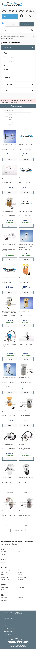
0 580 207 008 (25, 216)
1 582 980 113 (25, 149)
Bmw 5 (3, 562)
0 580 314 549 (8, 382)
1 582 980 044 (8, 182)
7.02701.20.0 (8, 349)
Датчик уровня (6, 477)
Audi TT (3, 554)
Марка (8, 47)
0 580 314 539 (25, 349)
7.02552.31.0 (25, 515)
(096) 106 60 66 (26, 11)
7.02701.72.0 (8, 449)
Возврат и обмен (9, 631)
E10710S (6, 482)
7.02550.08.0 (8, 315)
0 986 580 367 (25, 315)
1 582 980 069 (8, 149)
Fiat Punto (20, 597)
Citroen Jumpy (5, 579)
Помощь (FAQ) (8, 634)
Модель (8, 84)
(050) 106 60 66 (9, 11)
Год (6, 90)
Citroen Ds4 (21, 574)
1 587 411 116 (8, 282)
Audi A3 (3, 552)
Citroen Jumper (22, 577)
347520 (23, 482)
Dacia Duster (4, 587)
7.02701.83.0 (8, 216)
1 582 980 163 (25, 182)
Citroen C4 (4, 572)
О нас (5, 625)
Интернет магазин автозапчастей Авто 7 (13, 36)
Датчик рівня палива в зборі (9, 345)
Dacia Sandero (5, 590)
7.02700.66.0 (25, 449)
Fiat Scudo (4, 600)
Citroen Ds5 (4, 577)
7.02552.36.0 (25, 415)
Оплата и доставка (9, 628)
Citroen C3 (21, 570)
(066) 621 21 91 (8, 612)
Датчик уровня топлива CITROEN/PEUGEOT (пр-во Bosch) (26, 246)
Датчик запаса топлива (8, 38)
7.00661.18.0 (8, 415)
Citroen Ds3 (4, 574)
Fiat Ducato (4, 597)
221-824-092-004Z (8, 249)
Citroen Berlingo (5, 570)
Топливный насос (7, 211)
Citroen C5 (21, 572)
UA (2, 22)
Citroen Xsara (21, 579)
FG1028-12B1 (24, 282)
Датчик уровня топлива (9, 244)
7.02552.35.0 (25, 382)
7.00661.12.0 (8, 515)
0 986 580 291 (25, 249)
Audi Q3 (20, 552)
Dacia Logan (21, 587)
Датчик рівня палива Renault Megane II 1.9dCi (9, 311)
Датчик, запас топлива (9, 144)
